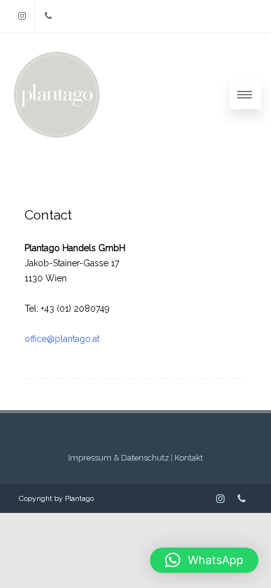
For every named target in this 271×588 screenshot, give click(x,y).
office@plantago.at (62, 339)
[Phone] (48, 16)
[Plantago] (56, 139)
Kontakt (189, 457)
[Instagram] (22, 16)
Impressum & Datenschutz (118, 457)
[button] (204, 560)
